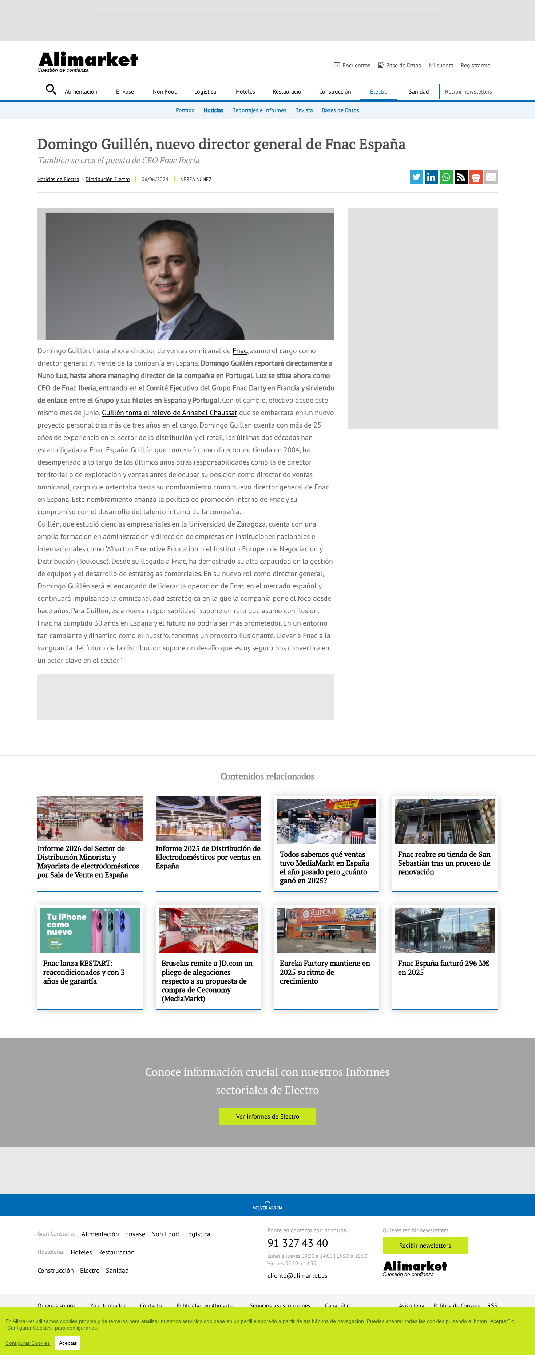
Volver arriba (267, 1207)
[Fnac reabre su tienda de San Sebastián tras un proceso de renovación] (445, 844)
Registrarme (475, 65)
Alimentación (81, 91)
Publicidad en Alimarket (206, 1305)
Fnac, (240, 350)
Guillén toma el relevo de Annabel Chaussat (169, 412)
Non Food (165, 91)
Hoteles (245, 91)
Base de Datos (403, 65)
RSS (492, 1305)
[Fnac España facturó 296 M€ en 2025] (445, 957)
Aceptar (68, 1343)
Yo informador (108, 1305)
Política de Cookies (456, 1305)
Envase (125, 91)
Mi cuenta (441, 65)
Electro (379, 91)
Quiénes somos (56, 1305)
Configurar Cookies (27, 1343)
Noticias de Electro (58, 179)
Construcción (335, 91)
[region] (267, 1331)
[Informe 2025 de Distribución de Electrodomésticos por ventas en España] (208, 844)
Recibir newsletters (468, 91)
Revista (304, 110)
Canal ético (339, 1305)
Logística (205, 91)
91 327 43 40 (298, 1243)
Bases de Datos (340, 110)
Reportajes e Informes (259, 110)
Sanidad (419, 91)
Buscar (51, 89)
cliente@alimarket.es (298, 1275)
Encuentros (356, 65)
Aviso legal (412, 1305)
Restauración (289, 91)
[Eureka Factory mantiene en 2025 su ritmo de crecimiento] (326, 957)
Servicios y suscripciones (280, 1305)
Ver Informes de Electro (267, 1116)
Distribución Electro (108, 179)
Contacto (151, 1305)
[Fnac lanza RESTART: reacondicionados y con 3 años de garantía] (90, 957)
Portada (185, 110)
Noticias (213, 110)
